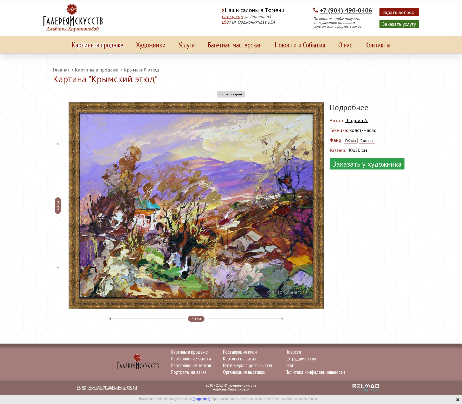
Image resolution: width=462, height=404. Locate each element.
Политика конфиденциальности (315, 372)
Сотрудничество (300, 358)
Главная (61, 70)
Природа (366, 141)
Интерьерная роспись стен (248, 365)
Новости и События (300, 44)
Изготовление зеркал (191, 365)
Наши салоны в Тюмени (254, 10)
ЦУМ (226, 22)
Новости (293, 351)
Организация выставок (244, 372)
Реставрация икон (240, 351)
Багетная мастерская (235, 44)
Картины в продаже (97, 44)
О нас (345, 44)
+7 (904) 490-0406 (346, 10)
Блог (289, 365)
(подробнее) (201, 399)
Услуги (187, 44)
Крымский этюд (141, 70)
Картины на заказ (239, 358)
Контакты (378, 44)
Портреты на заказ (188, 372)
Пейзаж (350, 141)
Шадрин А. (356, 120)
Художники (151, 44)
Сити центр (232, 16)
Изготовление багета (191, 358)
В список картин (231, 94)
